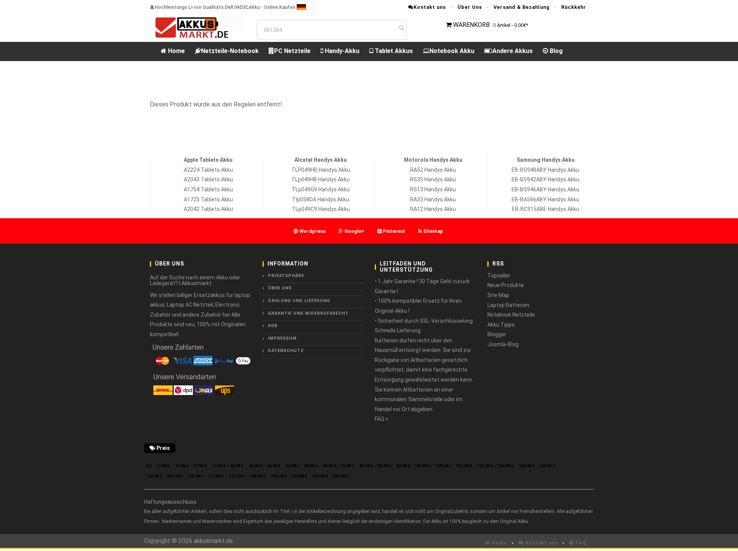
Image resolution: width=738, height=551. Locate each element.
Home (175, 51)
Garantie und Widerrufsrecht (308, 313)
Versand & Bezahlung (522, 7)
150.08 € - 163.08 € (164, 476)
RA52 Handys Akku (433, 170)
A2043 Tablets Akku (208, 179)
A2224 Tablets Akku (208, 170)
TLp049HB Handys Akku (320, 179)
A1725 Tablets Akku (208, 199)
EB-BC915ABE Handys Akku (545, 209)
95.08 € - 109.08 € (413, 465)
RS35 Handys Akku (433, 179)
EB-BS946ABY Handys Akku (545, 189)
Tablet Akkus (393, 51)
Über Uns (469, 7)
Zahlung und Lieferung (299, 300)
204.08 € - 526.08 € (330, 476)
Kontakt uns (430, 7)
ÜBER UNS (280, 287)
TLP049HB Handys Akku (320, 170)
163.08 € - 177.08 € (206, 476)
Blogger (496, 334)
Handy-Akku (341, 51)
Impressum (282, 338)
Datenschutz (286, 350)
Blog (555, 51)
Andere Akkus (512, 51)
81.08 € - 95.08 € (375, 465)
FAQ (580, 543)
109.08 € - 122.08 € (453, 465)
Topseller (498, 275)
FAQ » (381, 419)
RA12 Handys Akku (433, 209)
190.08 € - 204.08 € (289, 476)
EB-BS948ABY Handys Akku (545, 170)
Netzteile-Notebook (230, 51)
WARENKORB (471, 24)
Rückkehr (573, 7)
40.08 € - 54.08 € (265, 465)
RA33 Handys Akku (433, 199)
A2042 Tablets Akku (208, 209)
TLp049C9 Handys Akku (321, 209)
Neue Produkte (505, 285)
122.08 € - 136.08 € (495, 465)
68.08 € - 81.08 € (338, 465)
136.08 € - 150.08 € (537, 465)
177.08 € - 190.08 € (247, 476)
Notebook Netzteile (511, 315)
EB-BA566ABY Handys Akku (545, 199)
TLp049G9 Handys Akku (321, 189)
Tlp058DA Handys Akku (320, 199)
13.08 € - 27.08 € (191, 465)
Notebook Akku (451, 51)
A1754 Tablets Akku (208, 189)
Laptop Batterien (508, 305)
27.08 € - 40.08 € (228, 465)
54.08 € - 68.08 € (301, 465)
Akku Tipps (501, 325)
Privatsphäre (286, 275)
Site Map (498, 295)
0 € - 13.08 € (158, 465)
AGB (273, 325)
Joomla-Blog (503, 344)
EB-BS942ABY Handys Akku (545, 179)
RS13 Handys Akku (433, 189)
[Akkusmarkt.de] (197, 27)
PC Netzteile (292, 51)
